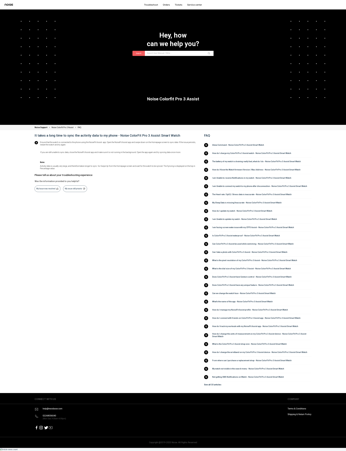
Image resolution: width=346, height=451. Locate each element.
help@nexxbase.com (52, 408)
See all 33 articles (212, 384)
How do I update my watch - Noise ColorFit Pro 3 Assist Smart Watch (242, 211)
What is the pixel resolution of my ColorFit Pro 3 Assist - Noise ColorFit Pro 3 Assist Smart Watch (254, 260)
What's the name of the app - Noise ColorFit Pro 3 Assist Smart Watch (242, 301)
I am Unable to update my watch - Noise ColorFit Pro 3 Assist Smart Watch (244, 219)
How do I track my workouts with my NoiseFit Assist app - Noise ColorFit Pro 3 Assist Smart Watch (255, 326)
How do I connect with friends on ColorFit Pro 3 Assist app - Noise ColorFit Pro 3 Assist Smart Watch (256, 318)
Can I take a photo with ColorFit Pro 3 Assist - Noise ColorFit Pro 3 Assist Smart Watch (249, 252)
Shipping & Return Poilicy (299, 414)
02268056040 (54, 417)
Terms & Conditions (297, 408)
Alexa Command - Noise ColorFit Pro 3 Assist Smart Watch (238, 145)
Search (138, 53)
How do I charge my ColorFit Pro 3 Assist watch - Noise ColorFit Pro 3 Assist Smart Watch (251, 153)
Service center (194, 4)
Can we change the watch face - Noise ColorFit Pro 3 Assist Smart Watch (244, 293)
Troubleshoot (151, 4)
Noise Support (41, 127)
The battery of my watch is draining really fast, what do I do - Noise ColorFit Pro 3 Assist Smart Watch (256, 161)
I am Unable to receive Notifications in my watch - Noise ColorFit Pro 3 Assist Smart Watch (251, 178)
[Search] (209, 53)
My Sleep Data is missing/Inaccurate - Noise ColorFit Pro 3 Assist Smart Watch (247, 203)
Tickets (178, 4)
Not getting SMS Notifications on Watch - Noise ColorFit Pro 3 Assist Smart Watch (248, 377)
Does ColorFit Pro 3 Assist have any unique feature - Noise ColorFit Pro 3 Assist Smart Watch (253, 285)
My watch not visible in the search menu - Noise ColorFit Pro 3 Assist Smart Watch (248, 369)
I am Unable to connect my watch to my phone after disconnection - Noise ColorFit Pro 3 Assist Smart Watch (259, 186)
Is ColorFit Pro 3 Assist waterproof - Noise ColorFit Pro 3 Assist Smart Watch (246, 236)
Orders (166, 4)
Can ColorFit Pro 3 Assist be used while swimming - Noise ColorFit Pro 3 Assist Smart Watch (253, 244)
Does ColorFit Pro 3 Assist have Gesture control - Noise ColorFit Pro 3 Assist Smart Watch (252, 277)
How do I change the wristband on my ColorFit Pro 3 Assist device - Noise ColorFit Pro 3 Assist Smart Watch (259, 352)
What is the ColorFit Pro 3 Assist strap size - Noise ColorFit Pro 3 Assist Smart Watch (249, 344)
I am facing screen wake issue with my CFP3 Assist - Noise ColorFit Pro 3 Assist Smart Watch (253, 227)
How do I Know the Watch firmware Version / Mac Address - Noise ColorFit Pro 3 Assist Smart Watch (256, 170)
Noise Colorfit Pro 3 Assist (63, 127)
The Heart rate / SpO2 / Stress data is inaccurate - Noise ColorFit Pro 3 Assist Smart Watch (252, 194)
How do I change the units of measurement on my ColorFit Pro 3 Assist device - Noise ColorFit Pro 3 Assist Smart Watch (259, 335)
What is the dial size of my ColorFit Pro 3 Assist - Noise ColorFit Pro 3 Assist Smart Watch (251, 269)
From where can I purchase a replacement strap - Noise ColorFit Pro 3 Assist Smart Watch (252, 360)
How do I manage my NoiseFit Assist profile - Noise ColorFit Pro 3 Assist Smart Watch (250, 310)
